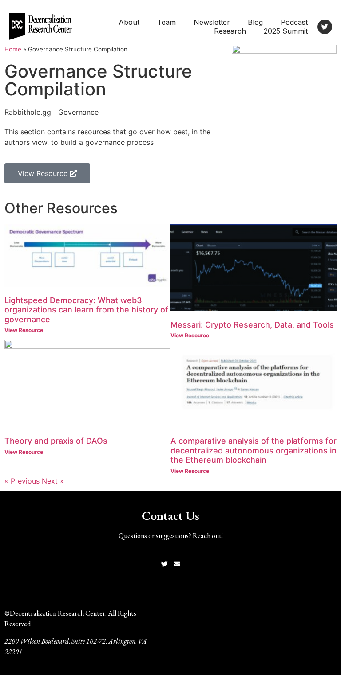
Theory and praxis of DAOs (55, 440)
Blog (255, 22)
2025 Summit (286, 31)
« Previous (22, 480)
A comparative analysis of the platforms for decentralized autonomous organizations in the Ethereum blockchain (253, 450)
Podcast (294, 22)
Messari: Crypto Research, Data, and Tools (252, 324)
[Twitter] (324, 27)
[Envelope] (177, 564)
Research (230, 31)
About (129, 22)
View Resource (23, 330)
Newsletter (212, 22)
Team (166, 22)
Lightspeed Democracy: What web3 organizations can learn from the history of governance (86, 310)
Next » (53, 480)
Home (12, 49)
